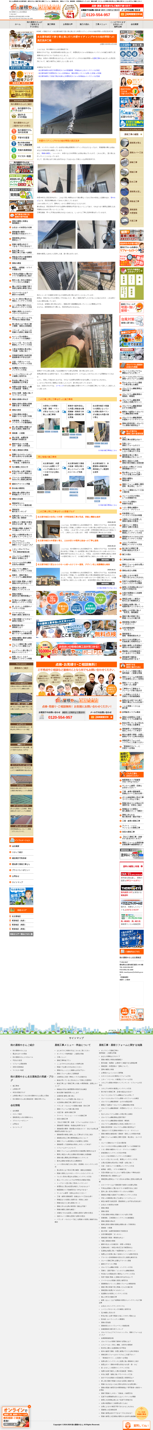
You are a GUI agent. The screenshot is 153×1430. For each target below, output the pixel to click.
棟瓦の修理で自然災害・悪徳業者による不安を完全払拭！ (121, 1201)
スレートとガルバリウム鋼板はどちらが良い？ (132, 372)
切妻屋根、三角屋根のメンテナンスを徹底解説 (22, 421)
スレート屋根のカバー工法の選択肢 (133, 491)
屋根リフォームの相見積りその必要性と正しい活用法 (133, 678)
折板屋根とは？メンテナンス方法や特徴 (132, 514)
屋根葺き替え (135, 143)
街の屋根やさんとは (20, 1050)
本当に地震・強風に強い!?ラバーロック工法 (116, 1374)
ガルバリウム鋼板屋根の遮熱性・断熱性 (132, 395)
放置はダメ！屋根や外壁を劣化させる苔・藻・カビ (119, 1364)
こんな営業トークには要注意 (131, 707)
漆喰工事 (133, 162)
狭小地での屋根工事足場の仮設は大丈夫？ (131, 549)
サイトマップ (17, 882)
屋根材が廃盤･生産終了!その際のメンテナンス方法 (119, 1195)
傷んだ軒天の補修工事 (109, 1297)
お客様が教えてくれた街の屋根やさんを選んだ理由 (31, 1096)
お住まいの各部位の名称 (22, 227)
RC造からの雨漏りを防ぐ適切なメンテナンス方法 (22, 601)
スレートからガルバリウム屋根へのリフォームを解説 (133, 378)
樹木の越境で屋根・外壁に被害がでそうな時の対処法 (133, 735)
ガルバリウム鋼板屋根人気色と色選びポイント (132, 401)
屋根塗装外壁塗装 (133, 211)
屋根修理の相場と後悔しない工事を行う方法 (131, 450)
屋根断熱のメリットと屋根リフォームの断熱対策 (22, 632)
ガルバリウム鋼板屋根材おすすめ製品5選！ (132, 407)
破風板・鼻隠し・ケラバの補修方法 (113, 1169)
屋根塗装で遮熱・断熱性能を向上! (131, 635)
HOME (39, 31)
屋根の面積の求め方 (20, 399)
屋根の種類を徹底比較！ (127, 479)
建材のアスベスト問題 (21, 484)
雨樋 (43, 153)
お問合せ (15, 876)
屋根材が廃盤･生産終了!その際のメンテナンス (21, 529)
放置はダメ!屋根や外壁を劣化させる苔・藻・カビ (22, 523)
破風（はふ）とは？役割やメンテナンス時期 (22, 658)
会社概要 (134, 24)
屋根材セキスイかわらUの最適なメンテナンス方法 (132, 538)
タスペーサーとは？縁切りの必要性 (20, 293)
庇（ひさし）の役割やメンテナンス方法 (22, 607)
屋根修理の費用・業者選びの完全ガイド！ (22, 233)
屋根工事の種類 (131, 134)
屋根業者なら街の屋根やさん (23, 1117)
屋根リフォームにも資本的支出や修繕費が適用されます (76, 1151)
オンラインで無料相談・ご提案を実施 (70, 1054)
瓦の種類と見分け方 (20, 467)
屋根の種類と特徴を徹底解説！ (20, 222)
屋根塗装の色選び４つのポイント (129, 623)
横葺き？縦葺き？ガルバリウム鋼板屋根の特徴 (133, 413)
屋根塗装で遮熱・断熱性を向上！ (113, 1238)
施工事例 (51, 24)
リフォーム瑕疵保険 (20, 1064)
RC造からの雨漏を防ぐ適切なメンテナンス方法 (118, 1274)
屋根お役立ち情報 (129, 570)
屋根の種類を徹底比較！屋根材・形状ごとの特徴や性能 (120, 1134)
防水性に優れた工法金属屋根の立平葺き (20, 381)
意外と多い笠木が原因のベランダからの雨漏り (22, 281)
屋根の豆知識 (17, 499)
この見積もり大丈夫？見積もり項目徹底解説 (131, 695)
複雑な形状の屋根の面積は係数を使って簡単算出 (118, 1224)
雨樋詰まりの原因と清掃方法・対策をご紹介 (72, 1200)
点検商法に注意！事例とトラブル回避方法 (72, 1077)
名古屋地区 (16, 916)
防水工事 (133, 182)
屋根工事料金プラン (64, 1060)
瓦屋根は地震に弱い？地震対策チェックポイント (133, 605)
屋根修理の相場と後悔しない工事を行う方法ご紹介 (75, 1134)
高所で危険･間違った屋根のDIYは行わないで (117, 1277)
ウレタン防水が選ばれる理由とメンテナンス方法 (22, 300)
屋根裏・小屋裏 (18, 433)
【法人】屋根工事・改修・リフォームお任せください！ (76, 1122)
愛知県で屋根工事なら (21, 864)
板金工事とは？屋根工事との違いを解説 (22, 251)
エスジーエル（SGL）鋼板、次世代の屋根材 (117, 1345)
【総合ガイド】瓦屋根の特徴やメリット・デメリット (120, 1130)
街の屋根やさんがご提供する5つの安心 (34, 24)
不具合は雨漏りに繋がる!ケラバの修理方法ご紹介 (22, 275)
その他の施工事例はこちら (107, 450)
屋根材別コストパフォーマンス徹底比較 (22, 504)
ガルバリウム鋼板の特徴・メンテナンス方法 (117, 1267)
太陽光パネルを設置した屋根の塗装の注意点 (132, 520)
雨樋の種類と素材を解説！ (66, 1209)
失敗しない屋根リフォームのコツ (131, 444)
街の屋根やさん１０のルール (23, 1057)
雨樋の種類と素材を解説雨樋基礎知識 (22, 639)
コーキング (60, 386)
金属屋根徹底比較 (107, 1338)
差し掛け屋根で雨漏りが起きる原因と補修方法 (117, 1381)
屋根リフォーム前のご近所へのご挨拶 (130, 684)
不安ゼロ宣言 (17, 1060)
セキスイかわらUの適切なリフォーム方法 (115, 1076)
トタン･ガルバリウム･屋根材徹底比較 (21, 550)
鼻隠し (48, 153)
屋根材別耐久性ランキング (19, 510)
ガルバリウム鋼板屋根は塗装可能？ (132, 389)
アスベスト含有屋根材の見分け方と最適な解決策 (22, 478)
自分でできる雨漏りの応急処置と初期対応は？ (132, 640)
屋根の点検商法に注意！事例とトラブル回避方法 (132, 718)
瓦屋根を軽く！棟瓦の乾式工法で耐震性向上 (117, 1247)
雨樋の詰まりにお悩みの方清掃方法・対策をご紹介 (133, 804)
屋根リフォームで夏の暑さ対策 (68, 1109)
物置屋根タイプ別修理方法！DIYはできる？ (131, 781)
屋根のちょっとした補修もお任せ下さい (71, 1070)
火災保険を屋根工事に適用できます (69, 1102)
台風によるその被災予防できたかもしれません (133, 576)
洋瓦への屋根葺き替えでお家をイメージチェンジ (22, 536)
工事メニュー (101, 24)
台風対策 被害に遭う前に (66, 1096)
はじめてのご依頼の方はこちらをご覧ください (73, 1050)
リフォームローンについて (66, 1148)
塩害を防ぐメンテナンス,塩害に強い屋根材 (22, 517)
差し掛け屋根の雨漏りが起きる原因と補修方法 (22, 428)
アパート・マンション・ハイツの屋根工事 (72, 1115)
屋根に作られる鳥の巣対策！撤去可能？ (132, 816)
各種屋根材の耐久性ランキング (112, 1329)
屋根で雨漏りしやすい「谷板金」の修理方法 (21, 462)
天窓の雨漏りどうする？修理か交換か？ (22, 620)
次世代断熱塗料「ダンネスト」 (128, 629)
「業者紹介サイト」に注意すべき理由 (131, 747)
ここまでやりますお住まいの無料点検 (118, 24)
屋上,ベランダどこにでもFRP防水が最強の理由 (22, 319)
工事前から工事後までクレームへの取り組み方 (132, 689)
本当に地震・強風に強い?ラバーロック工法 (22, 394)
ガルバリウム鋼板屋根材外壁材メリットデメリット (133, 418)
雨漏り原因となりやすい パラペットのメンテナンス (75, 1173)
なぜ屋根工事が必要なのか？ (132, 438)
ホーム (18, 24)
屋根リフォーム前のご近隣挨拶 (68, 1073)
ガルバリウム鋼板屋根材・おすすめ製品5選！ (117, 1101)
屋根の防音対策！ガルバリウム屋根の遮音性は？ (133, 424)
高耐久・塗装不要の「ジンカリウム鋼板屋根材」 (118, 1270)
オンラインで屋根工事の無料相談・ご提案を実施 (132, 672)
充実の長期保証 (18, 1067)
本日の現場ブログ (19, 1092)
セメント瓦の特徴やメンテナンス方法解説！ (22, 337)
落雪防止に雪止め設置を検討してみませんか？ (73, 1186)
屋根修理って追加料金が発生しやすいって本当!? (132, 730)
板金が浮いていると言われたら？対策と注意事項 (133, 724)
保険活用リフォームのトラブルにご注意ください (133, 741)
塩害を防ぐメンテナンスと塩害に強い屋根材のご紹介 (120, 1361)
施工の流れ (84, 24)
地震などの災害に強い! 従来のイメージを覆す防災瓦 (119, 1254)
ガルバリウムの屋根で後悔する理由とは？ (21, 557)
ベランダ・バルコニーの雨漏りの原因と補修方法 (22, 331)
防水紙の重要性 (18, 488)
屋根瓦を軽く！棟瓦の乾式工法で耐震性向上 (131, 600)
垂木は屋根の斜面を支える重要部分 (69, 1161)
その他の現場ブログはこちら (107, 588)
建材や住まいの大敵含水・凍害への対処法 (21, 445)
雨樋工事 (133, 172)
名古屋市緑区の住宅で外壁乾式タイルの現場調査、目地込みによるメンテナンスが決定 (69, 70)
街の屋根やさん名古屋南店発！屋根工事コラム (29, 1099)
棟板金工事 (134, 201)
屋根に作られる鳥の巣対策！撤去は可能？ (72, 1206)
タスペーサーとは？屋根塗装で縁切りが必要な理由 (119, 1185)
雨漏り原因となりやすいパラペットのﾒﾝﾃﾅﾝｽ (22, 312)
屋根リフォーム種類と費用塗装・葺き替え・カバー (133, 485)
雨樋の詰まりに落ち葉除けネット (68, 1203)
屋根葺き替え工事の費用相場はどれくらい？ (132, 456)
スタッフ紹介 (17, 852)
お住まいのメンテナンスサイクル (113, 1306)
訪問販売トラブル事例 (131, 712)
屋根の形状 (16, 410)
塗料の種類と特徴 (131, 866)
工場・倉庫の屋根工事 (131, 821)
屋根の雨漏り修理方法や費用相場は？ (22, 595)
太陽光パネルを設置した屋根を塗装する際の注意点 (75, 1213)
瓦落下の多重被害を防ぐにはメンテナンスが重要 (132, 582)
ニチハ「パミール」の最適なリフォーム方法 (117, 1079)
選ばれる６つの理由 (20, 1054)
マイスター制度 (18, 1070)
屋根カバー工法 (136, 152)
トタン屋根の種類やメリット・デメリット (131, 508)
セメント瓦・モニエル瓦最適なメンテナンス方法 (22, 344)
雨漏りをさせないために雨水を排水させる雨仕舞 (22, 455)
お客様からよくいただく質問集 (112, 1073)
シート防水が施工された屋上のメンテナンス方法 (22, 306)
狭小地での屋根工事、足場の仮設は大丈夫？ (117, 1092)
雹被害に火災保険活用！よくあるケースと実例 (132, 652)
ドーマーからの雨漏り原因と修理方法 (21, 614)
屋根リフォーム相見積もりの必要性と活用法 (72, 1141)
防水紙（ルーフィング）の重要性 (113, 1319)
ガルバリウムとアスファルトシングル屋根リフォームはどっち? (22, 543)
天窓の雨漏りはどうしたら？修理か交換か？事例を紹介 (120, 1172)
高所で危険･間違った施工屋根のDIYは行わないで (22, 582)
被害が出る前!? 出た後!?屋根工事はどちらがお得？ (133, 701)
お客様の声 (68, 24)
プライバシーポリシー (21, 870)
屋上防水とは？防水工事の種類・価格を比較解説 (22, 325)
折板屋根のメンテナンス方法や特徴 (113, 1153)
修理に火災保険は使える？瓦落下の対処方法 (133, 588)
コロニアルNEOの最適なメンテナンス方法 (132, 543)
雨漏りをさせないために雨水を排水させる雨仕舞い (119, 1384)
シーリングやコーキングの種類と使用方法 (22, 375)
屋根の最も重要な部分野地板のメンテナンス (21, 493)
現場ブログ (47, 31)
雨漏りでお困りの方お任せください (69, 1067)
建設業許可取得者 (19, 858)
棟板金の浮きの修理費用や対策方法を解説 (22, 258)
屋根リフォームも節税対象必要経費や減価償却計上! (133, 843)
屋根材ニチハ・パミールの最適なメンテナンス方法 (133, 532)
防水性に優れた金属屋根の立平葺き (113, 1348)
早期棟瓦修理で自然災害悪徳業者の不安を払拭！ (22, 356)
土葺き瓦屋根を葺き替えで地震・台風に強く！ (22, 350)
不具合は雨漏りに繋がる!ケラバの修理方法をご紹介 (119, 1188)
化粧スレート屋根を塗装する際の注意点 (130, 526)
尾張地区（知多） (19, 921)
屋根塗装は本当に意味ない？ (19, 239)
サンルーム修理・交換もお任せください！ (132, 787)
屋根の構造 (16, 263)
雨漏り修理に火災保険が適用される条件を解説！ (132, 646)
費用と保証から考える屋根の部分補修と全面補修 (74, 1154)
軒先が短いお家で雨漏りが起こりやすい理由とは (22, 472)
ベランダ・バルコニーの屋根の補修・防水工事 (73, 1106)
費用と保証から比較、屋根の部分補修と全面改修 (133, 462)
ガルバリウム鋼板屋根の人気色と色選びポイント (118, 1124)
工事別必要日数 (128, 559)
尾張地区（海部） (19, 925)
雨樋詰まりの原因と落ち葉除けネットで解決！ (133, 810)
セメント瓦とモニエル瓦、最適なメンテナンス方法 (119, 1159)
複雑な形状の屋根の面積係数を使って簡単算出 (22, 405)
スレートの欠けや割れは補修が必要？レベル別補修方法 (120, 1146)
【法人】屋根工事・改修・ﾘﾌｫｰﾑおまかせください (133, 838)
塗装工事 (96, 58)
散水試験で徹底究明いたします (68, 1092)
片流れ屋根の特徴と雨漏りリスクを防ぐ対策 (22, 415)
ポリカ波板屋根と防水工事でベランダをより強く (133, 798)
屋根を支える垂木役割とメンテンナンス (21, 589)
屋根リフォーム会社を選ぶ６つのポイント (133, 565)
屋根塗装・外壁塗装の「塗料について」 (115, 1066)
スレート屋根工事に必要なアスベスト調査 (116, 1260)
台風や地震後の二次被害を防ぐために (132, 594)
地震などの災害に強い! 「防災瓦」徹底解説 (131, 611)
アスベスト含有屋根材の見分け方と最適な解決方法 (119, 1257)
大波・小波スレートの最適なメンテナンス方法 (22, 363)
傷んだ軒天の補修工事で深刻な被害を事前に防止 (22, 287)
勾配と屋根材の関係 (20, 450)
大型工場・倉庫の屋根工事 (66, 1112)
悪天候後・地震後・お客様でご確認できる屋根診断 (119, 1063)
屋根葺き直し (135, 191)
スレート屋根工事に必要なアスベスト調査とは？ (22, 645)
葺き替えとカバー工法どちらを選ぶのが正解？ (132, 473)
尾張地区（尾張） (19, 929)
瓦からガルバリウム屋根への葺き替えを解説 (132, 383)
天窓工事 (133, 221)
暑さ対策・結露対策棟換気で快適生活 (114, 1231)
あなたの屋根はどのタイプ (110, 1056)
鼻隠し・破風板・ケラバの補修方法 (22, 268)
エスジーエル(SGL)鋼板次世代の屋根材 (21, 563)
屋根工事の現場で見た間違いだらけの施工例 (131, 617)
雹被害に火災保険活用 (109, 1410)
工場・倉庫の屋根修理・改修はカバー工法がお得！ (133, 792)
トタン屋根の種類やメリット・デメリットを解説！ (119, 1149)
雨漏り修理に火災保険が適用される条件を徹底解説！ (120, 1416)
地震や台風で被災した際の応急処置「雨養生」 (22, 388)
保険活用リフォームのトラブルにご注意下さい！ (118, 1354)
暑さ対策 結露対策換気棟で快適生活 (20, 438)
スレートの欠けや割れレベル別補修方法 (131, 497)
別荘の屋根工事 (128, 832)
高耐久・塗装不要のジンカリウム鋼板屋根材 (22, 576)
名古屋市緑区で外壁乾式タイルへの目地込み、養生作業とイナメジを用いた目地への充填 (70, 73)
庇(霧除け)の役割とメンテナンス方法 (20, 369)
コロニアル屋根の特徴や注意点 (129, 503)
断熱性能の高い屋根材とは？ (18, 626)
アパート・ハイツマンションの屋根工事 (131, 827)
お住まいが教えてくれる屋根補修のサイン (132, 468)
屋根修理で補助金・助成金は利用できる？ (131, 658)
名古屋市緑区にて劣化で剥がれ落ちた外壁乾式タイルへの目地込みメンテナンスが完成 (69, 76)
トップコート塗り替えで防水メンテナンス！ (22, 651)
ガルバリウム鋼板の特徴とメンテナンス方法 (22, 570)
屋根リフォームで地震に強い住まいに (70, 1099)
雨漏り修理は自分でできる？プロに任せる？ (22, 245)
